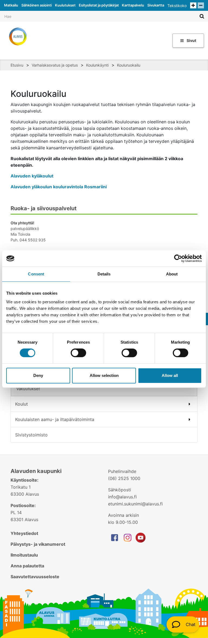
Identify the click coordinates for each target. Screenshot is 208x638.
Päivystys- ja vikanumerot (38, 544)
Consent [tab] (36, 274)
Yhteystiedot (24, 533)
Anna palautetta (27, 565)
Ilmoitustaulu (24, 555)
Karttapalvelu (133, 5)
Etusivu (17, 65)
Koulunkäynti (97, 65)
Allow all (170, 375)
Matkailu (11, 5)
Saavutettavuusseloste (35, 576)
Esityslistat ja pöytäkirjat (99, 5)
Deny (38, 375)
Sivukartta (155, 5)
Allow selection (104, 375)
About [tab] (172, 274)
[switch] (78, 352)
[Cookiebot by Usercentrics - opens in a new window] (178, 258)
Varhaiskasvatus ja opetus (55, 65)
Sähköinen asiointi (36, 5)
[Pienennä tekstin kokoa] (201, 5)
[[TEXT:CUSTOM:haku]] (202, 16)
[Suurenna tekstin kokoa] (193, 5)
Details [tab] (104, 274)
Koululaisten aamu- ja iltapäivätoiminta (54, 419)
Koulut (21, 404)
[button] (183, 624)
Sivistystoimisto (31, 435)
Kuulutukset (65, 5)
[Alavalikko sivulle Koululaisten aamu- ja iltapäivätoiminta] (189, 419)
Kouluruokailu (128, 65)
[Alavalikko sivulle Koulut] (189, 404)
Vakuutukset (28, 388)
